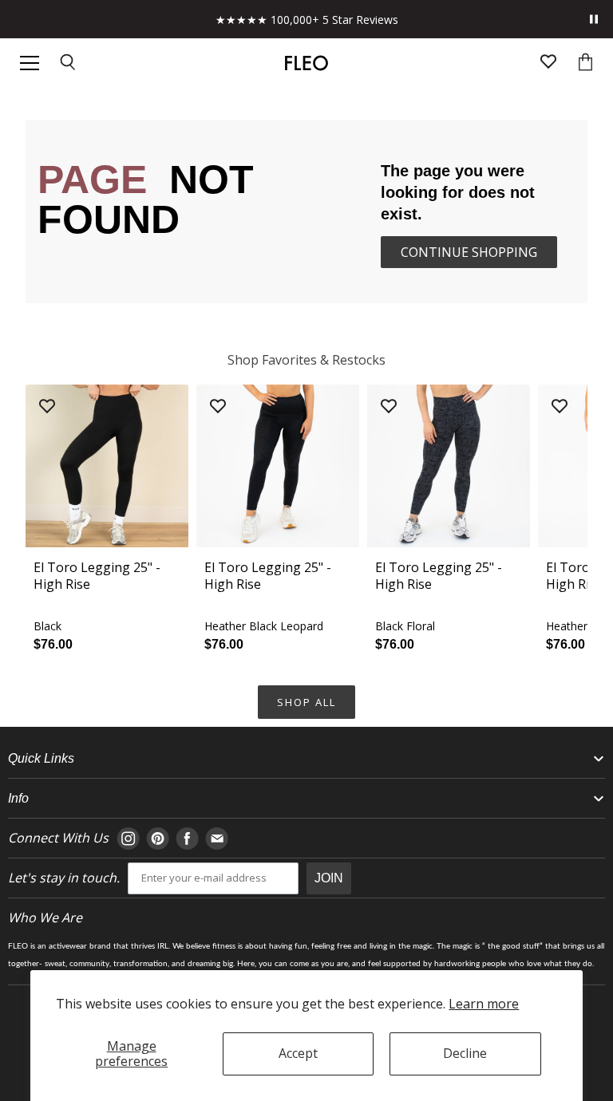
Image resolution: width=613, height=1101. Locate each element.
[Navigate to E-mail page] (216, 838)
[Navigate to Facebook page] (187, 838)
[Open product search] (68, 63)
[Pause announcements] (593, 19)
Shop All (306, 702)
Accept (298, 1053)
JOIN (328, 878)
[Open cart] (585, 63)
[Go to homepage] (306, 63)
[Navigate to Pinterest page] (157, 838)
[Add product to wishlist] (47, 407)
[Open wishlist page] (548, 63)
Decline (465, 1053)
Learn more (484, 1003)
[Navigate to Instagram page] (128, 838)
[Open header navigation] (29, 63)
